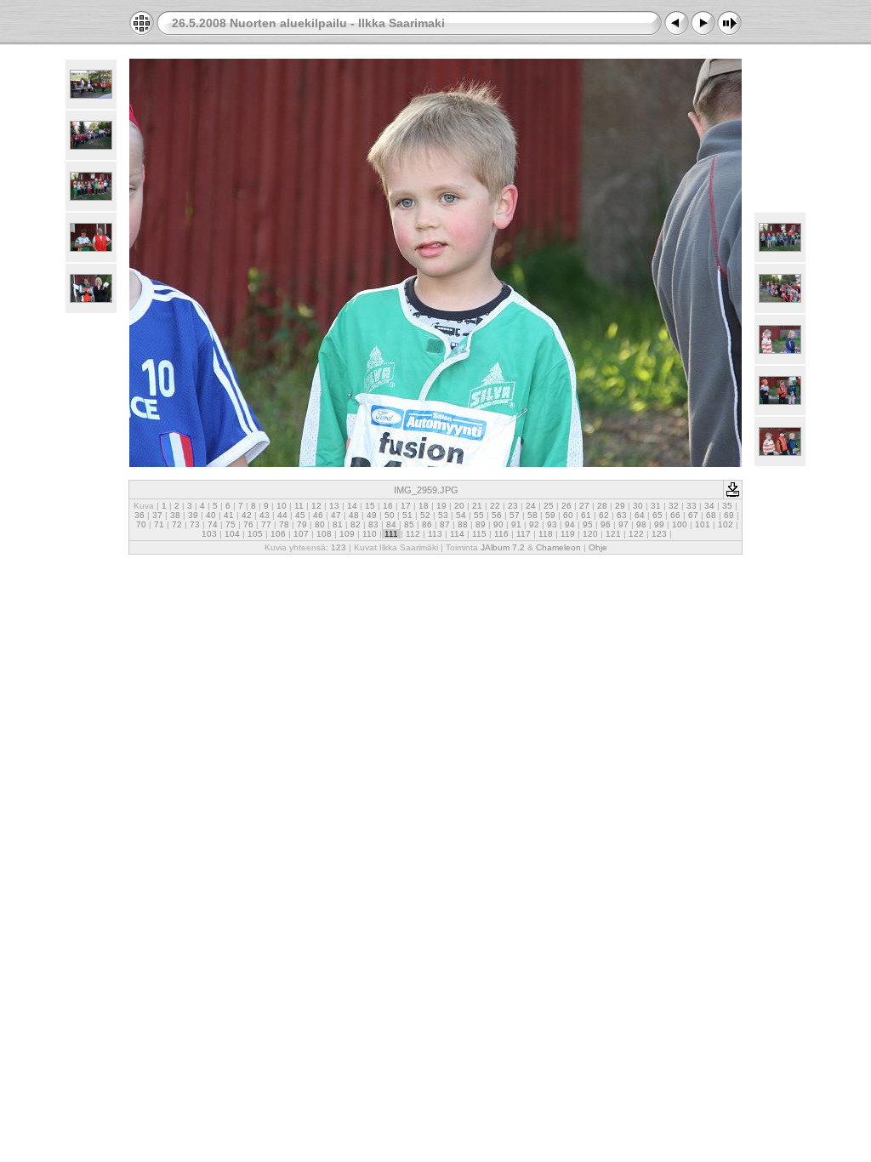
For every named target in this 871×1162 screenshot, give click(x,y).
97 (623, 524)
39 (193, 515)
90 (498, 524)
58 (532, 515)
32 (673, 505)
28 (602, 505)
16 (388, 505)
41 (228, 515)
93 (552, 524)
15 (370, 505)
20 (459, 505)
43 (264, 515)
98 (641, 524)
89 (480, 524)
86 (427, 524)
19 (441, 505)
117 (523, 533)
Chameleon (558, 547)
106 (278, 533)
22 (495, 505)
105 (255, 533)
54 (461, 515)
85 (409, 524)
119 (568, 533)
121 (613, 533)
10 (281, 505)
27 (584, 505)
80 (319, 524)
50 (389, 515)
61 (586, 515)
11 (299, 505)
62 (604, 515)
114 (457, 533)
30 (638, 505)
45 (300, 515)
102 (725, 524)
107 (301, 533)
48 (353, 515)
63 (621, 515)
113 (435, 533)
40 (211, 515)
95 (587, 524)
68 (711, 515)
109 (347, 533)
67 (693, 515)
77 (266, 524)
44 (282, 515)
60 (568, 515)
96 (605, 524)
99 (659, 524)
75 (230, 524)
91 (516, 524)
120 (590, 533)
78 (284, 524)
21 (477, 505)
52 (425, 515)
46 (318, 515)
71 (159, 524)
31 (655, 505)
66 (675, 515)
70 (141, 524)
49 (371, 515)
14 (352, 505)
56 (496, 515)
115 (479, 533)
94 (570, 524)
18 (423, 505)
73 (194, 524)
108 (324, 533)
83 (373, 524)
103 (209, 533)
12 (316, 505)
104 (232, 533)
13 (334, 505)
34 (709, 505)
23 (513, 505)
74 (212, 524)
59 (550, 515)
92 (534, 524)
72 (177, 524)
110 (369, 533)
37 (157, 515)
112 (413, 533)
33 (691, 505)
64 (639, 515)
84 (391, 524)
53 (443, 515)
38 (175, 515)
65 (657, 515)
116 (501, 533)
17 (405, 505)
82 (355, 524)
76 (248, 524)
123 (659, 533)
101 (702, 524)
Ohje (598, 547)
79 (302, 524)
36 (139, 515)
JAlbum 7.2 (503, 547)
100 (679, 524)
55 (479, 515)
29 (620, 505)
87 (445, 524)
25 (548, 505)
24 (530, 505)
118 (545, 533)
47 (336, 515)
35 (727, 505)
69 (729, 515)
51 (407, 515)
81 (337, 524)
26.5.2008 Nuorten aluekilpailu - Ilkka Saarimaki (308, 23)
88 (462, 524)
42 (246, 515)
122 (636, 533)
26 (566, 505)
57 (514, 515)
